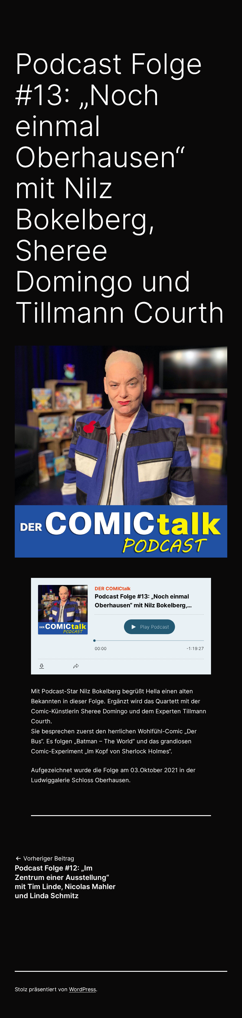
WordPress (82, 989)
